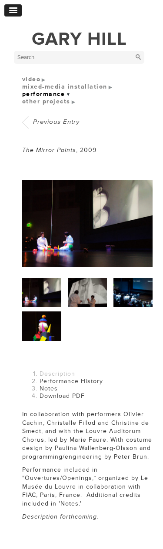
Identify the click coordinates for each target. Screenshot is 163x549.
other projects (46, 101)
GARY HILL (79, 39)
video (31, 79)
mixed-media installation (64, 86)
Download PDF (62, 396)
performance (43, 94)
